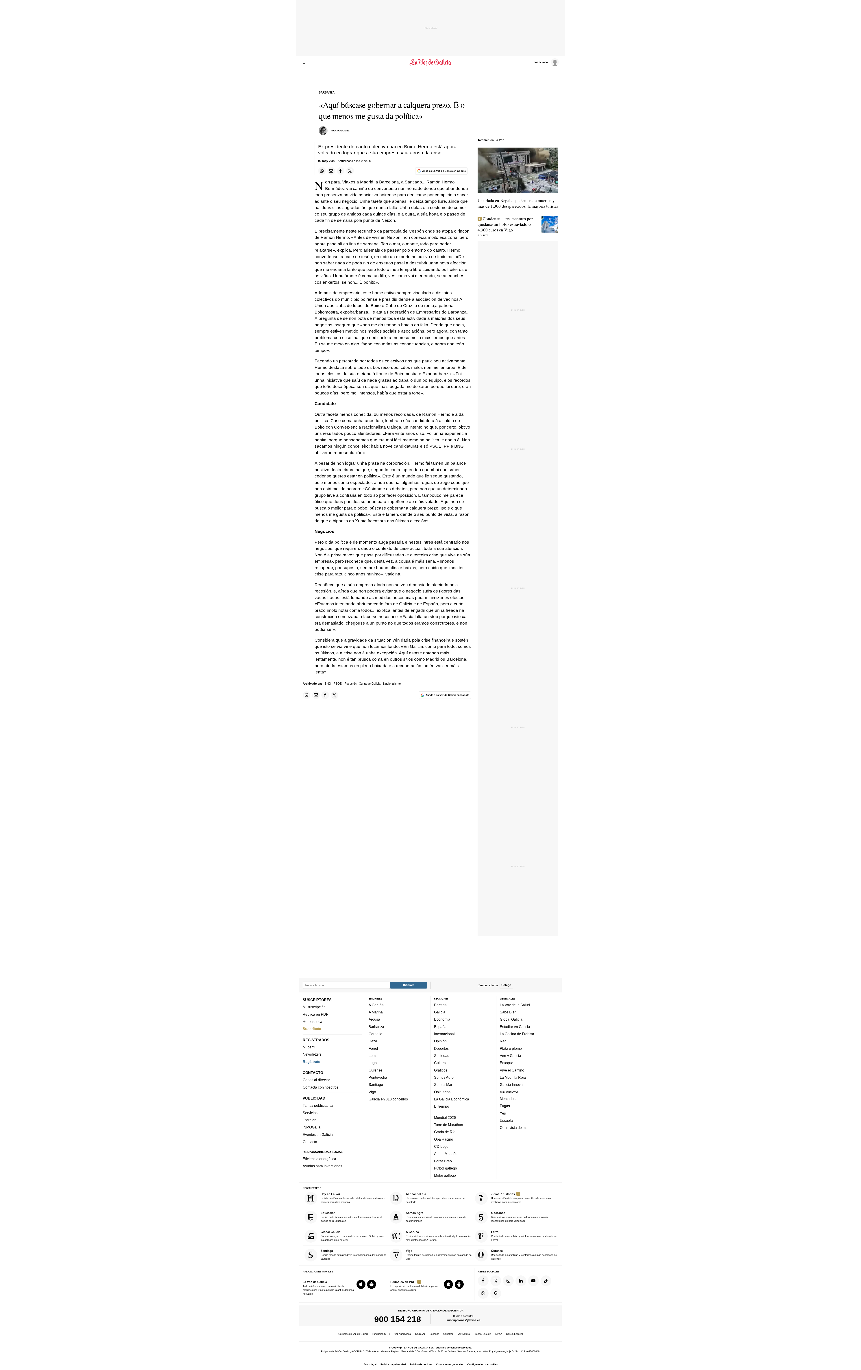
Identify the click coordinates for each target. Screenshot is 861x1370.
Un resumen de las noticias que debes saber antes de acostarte (435, 1197)
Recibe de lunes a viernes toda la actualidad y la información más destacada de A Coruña (438, 1235)
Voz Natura (464, 1334)
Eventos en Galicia (318, 1135)
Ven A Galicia (510, 1056)
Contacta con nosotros (320, 1087)
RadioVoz (420, 1334)
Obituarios (442, 1092)
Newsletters (312, 1054)
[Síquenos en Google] (495, 1293)
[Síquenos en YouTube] (533, 1280)
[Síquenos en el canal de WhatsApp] (483, 1293)
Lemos (374, 1056)
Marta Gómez (340, 130)
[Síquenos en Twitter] (495, 1280)
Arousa (374, 1019)
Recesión (350, 683)
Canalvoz (448, 1334)
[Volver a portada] (430, 62)
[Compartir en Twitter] (350, 171)
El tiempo (441, 1106)
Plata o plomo (511, 1048)
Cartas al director (316, 1080)
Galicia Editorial (514, 1334)
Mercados (507, 1099)
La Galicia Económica (451, 1099)
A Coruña (376, 1005)
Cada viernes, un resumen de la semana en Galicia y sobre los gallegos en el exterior (353, 1235)
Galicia (439, 1012)
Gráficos (440, 1070)
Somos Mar (443, 1084)
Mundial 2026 (445, 1117)
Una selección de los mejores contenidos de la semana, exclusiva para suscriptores (521, 1197)
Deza (373, 1041)
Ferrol (373, 1048)
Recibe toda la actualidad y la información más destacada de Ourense (524, 1254)
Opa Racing (443, 1139)
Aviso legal (369, 1364)
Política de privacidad (393, 1364)
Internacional (444, 1034)
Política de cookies (421, 1364)
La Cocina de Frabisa (517, 1034)
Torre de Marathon (448, 1125)
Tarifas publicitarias (318, 1105)
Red (503, 1041)
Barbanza (376, 1027)
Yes (503, 1113)
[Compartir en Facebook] (340, 171)
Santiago (376, 1084)
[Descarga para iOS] (361, 1284)
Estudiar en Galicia (515, 1027)
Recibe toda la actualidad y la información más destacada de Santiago (353, 1254)
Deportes (441, 1048)
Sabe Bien (508, 1012)
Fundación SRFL (381, 1334)
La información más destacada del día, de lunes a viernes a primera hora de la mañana (353, 1197)
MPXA (498, 1334)
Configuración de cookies (482, 1364)
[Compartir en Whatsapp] (322, 171)
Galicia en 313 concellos (388, 1099)
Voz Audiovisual (402, 1334)
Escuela (506, 1120)
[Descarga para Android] (371, 1284)
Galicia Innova (511, 1084)
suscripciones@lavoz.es (463, 1320)
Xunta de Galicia (369, 683)
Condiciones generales (449, 1364)
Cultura (440, 1063)
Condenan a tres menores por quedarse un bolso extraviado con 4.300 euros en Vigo (506, 224)
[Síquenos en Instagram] (508, 1280)
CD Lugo (441, 1146)
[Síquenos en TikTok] (546, 1280)
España (440, 1027)
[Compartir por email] (331, 171)
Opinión (440, 1041)
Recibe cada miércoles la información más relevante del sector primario (436, 1216)
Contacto (310, 1142)
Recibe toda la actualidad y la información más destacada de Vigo (439, 1254)
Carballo (375, 1034)
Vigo (372, 1092)
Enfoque (506, 1063)
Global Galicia (511, 1019)
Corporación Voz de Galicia (353, 1334)
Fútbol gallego (445, 1168)
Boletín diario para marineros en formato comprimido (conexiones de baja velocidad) (519, 1216)
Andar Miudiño (445, 1154)
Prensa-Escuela (482, 1334)
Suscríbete (312, 1029)
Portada (440, 1005)
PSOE (337, 683)
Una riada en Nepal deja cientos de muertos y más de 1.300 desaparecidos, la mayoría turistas (518, 203)
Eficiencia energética (319, 1159)
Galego (506, 985)
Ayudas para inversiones (322, 1166)
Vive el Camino (512, 1070)
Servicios (310, 1113)
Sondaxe (434, 1334)
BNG (328, 683)
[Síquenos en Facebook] (483, 1280)
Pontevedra (378, 1077)
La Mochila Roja (513, 1077)
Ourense (375, 1070)
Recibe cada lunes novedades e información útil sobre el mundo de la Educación (351, 1216)
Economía (442, 1019)
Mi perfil (309, 1047)
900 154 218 (397, 1319)
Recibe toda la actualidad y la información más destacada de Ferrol (524, 1235)
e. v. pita (483, 235)
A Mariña (376, 1012)
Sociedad (441, 1056)
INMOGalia (311, 1127)
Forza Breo (443, 1161)
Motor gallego (445, 1175)
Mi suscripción (314, 1007)
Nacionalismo (392, 683)
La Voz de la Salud (515, 1005)
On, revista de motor (516, 1128)
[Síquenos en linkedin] (520, 1280)
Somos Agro (444, 1077)
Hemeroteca (312, 1021)
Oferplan (309, 1120)
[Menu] (305, 62)
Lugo (373, 1063)
